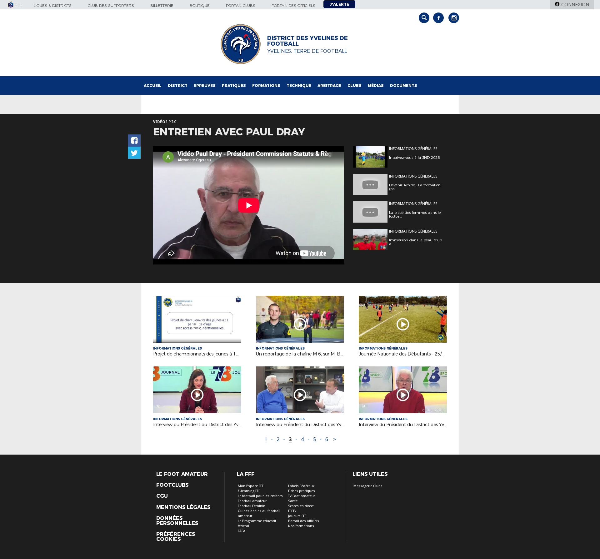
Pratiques (234, 85)
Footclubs (172, 485)
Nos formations (301, 526)
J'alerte (339, 4)
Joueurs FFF (297, 516)
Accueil (153, 85)
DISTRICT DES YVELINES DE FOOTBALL (307, 41)
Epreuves (205, 85)
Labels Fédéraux (301, 486)
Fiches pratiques (301, 491)
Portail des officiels (293, 5)
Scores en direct (301, 506)
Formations (266, 85)
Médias (376, 85)
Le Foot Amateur (182, 474)
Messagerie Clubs (367, 486)
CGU (162, 496)
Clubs (355, 85)
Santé (293, 501)
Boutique (200, 5)
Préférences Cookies (175, 537)
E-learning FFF (249, 491)
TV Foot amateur (301, 496)
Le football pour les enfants (260, 496)
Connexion (575, 5)
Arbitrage (329, 85)
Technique (299, 85)
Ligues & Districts (53, 5)
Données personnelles (177, 521)
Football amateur (252, 501)
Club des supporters (111, 5)
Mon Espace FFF (250, 486)
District (178, 85)
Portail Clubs (240, 5)
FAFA (241, 531)
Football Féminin (251, 506)
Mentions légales (183, 507)
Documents (403, 85)
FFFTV (292, 511)
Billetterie (161, 5)
